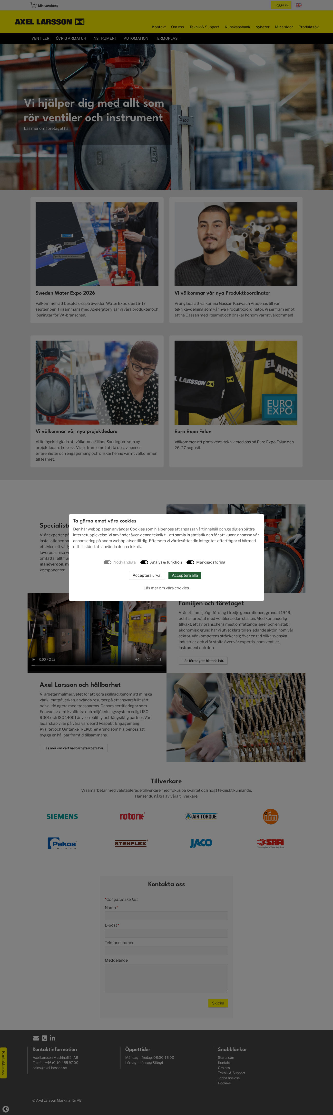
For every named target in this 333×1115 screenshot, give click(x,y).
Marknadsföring (210, 562)
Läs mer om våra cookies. (167, 588)
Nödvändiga (124, 562)
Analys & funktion (166, 562)
